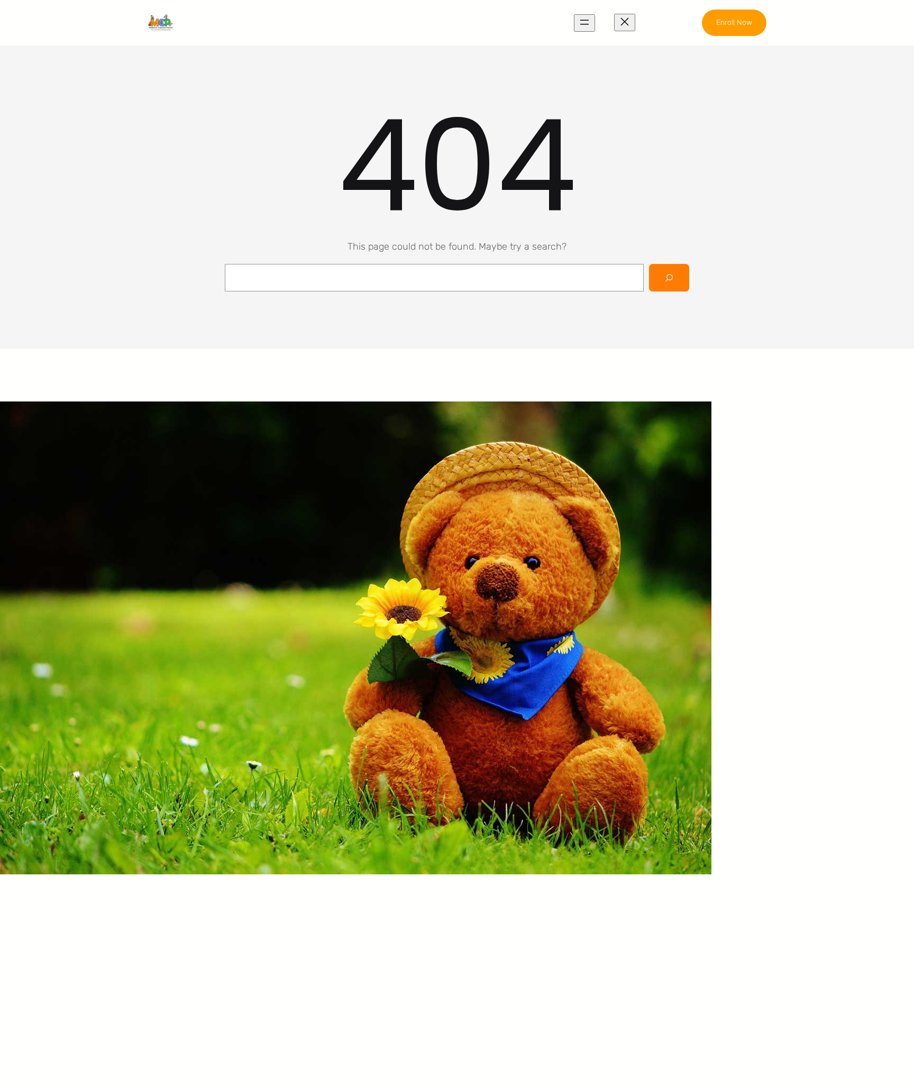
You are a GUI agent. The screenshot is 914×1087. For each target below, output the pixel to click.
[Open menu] (584, 23)
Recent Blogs (516, 960)
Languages (352, 960)
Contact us (511, 980)
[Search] (669, 277)
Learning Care (358, 940)
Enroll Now (734, 22)
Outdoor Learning (366, 921)
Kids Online (352, 980)
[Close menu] (624, 22)
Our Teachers (516, 940)
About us (507, 921)
